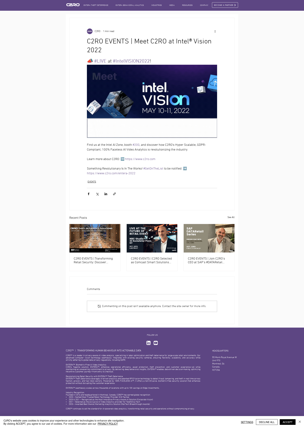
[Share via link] (114, 194)
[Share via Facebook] (88, 194)
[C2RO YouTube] (156, 343)
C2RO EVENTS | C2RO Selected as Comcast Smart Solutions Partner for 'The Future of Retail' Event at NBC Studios (151, 260)
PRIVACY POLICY (108, 423)
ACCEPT (288, 422)
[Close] (300, 422)
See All (231, 217)
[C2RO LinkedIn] (148, 343)
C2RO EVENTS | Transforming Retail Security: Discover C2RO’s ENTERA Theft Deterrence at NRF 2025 (93, 260)
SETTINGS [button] (247, 422)
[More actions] (215, 31)
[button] (172, 5)
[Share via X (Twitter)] (97, 194)
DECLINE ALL (267, 422)
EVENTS (92, 181)
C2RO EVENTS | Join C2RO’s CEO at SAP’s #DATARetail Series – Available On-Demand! (209, 260)
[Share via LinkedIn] (105, 194)
